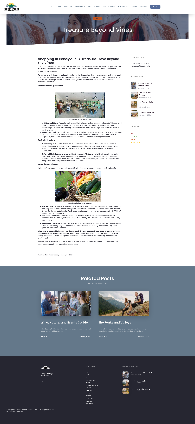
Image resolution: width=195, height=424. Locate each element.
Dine (87, 375)
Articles (89, 393)
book (155, 7)
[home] (11, 7)
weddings (68, 7)
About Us (89, 398)
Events (88, 396)
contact (89, 404)
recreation (80, 7)
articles (143, 7)
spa (89, 7)
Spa (87, 377)
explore (134, 7)
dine (59, 7)
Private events (109, 7)
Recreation (135, 143)
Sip (132, 133)
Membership (123, 7)
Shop (133, 139)
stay (53, 7)
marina (97, 7)
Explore (134, 136)
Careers (89, 401)
